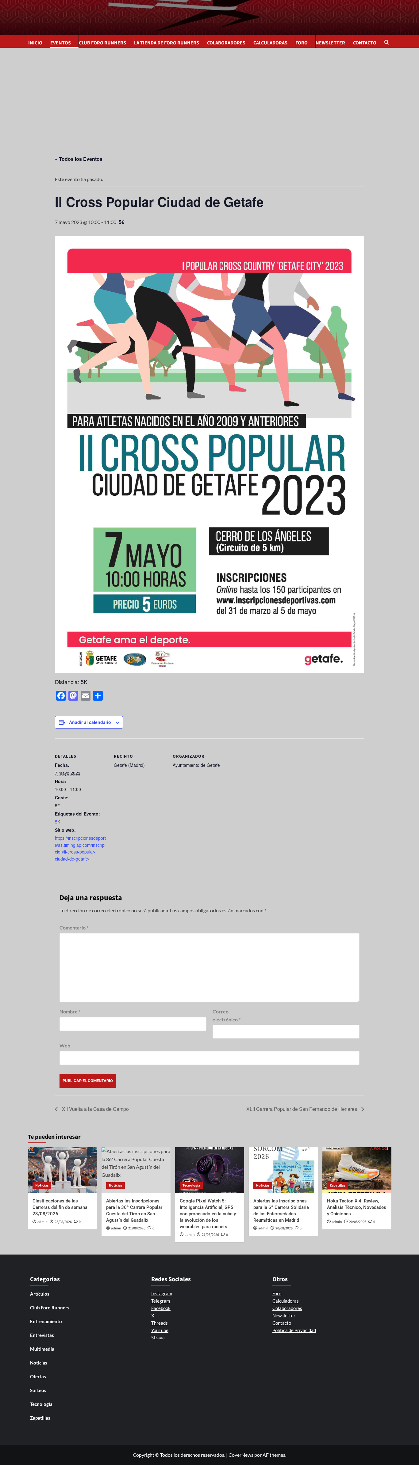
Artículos (39, 1294)
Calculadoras (270, 43)
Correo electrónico (226, 1015)
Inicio (35, 43)
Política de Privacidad (294, 1330)
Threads (159, 1323)
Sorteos (38, 1390)
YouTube (159, 1330)
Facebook (161, 1308)
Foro (301, 43)
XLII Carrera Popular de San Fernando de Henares (302, 1108)
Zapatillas (337, 1185)
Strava (158, 1337)
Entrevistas (42, 1335)
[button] (387, 42)
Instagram (161, 1293)
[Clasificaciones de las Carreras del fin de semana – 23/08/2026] (62, 1170)
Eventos (60, 43)
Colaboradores (226, 43)
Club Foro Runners (102, 43)
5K (57, 822)
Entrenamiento (46, 1321)
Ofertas (38, 1376)
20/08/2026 (284, 1228)
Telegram (160, 1301)
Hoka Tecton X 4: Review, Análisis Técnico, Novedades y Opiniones (356, 1207)
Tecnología (191, 1185)
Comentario (74, 927)
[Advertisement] (209, 94)
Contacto (364, 43)
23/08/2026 (63, 1222)
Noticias (41, 1185)
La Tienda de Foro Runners (166, 43)
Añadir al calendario (90, 722)
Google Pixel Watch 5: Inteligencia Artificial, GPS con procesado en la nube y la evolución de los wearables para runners (208, 1213)
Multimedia (42, 1349)
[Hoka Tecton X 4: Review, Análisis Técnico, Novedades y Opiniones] (356, 1170)
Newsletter (330, 43)
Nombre (70, 1011)
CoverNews (241, 1455)
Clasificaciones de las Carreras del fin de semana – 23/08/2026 (62, 1207)
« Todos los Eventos (78, 158)
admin (42, 1222)
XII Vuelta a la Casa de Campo (95, 1108)
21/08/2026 (136, 1228)
